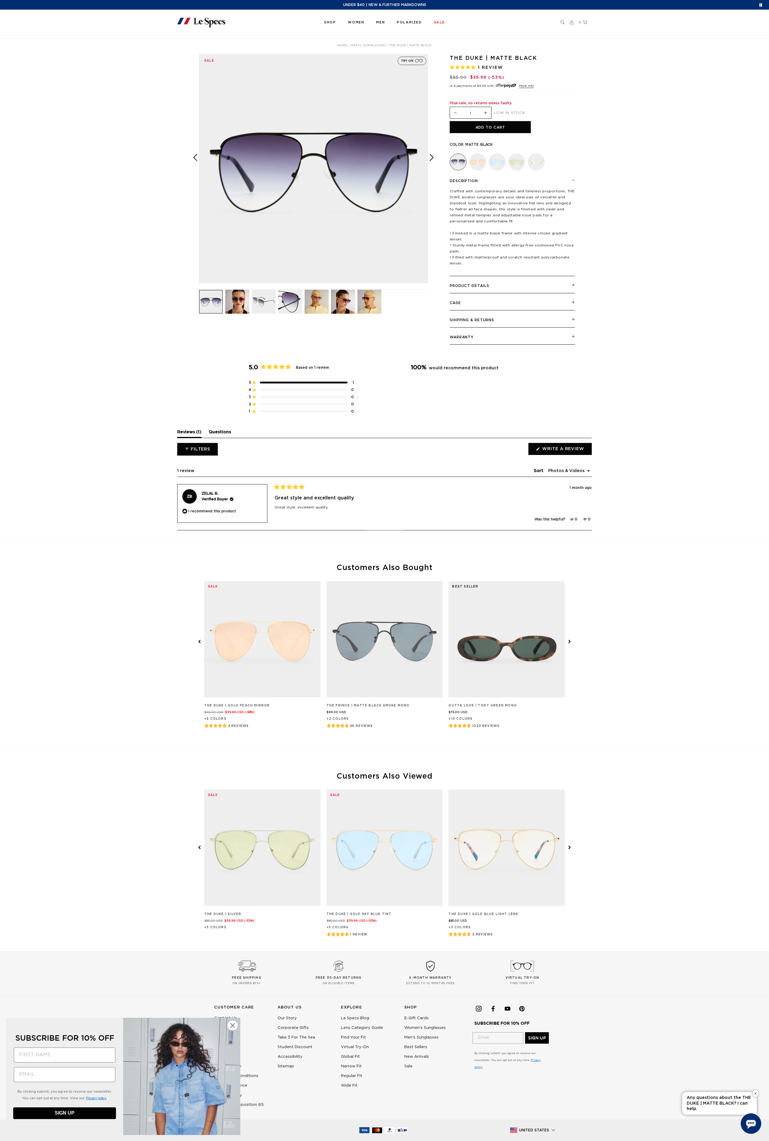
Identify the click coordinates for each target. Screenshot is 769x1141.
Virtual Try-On (355, 1047)
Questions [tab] (220, 434)
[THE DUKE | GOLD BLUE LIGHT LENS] (536, 162)
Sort (539, 471)
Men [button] (380, 22)
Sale (408, 1066)
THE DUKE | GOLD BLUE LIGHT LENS (483, 914)
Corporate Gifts (293, 1028)
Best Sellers (415, 1047)
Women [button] (356, 22)
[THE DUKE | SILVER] (517, 162)
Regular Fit (351, 1076)
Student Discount (295, 1047)
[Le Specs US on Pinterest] (522, 1009)
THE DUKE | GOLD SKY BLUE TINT (359, 914)
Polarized (409, 22)
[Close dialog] (232, 1025)
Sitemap (286, 1066)
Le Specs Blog (355, 1018)
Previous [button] (195, 173)
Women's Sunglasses (425, 1028)
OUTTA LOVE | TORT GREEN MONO (482, 705)
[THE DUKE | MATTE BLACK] (458, 162)
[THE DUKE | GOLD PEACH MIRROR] (478, 162)
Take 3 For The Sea (296, 1037)
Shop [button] (330, 22)
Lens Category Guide (362, 1028)
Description (464, 181)
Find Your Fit (353, 1037)
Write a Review (566, 451)
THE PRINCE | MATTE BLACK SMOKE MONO (368, 705)
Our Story (287, 1018)
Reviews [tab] (189, 434)
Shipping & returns (472, 320)
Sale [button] (439, 22)
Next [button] (431, 173)
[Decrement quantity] (455, 113)
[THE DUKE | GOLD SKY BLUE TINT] (497, 162)
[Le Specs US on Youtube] (507, 1009)
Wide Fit (349, 1086)
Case (455, 303)
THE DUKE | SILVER (222, 914)
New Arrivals (416, 1057)
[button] (563, 22)
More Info (526, 85)
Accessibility (290, 1057)
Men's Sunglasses (421, 1037)
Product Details (469, 286)
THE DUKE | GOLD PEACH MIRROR (237, 705)
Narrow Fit (351, 1066)
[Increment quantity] (485, 113)
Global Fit (350, 1057)
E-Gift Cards (416, 1018)
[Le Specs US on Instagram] (479, 1009)
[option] (313, 168)
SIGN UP (537, 1038)
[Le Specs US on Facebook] (493, 1009)
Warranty (462, 337)
